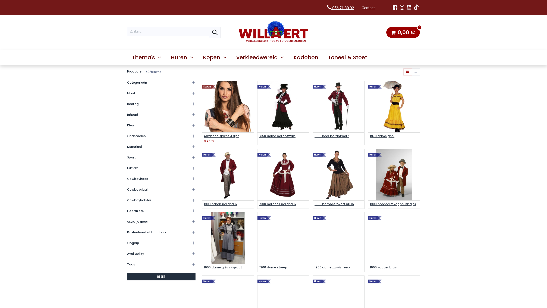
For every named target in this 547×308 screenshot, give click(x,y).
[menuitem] (306, 57)
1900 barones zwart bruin (334, 204)
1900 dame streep (273, 267)
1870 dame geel (382, 136)
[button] (251, 97)
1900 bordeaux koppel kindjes (393, 204)
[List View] (416, 72)
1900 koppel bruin (383, 267)
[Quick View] (251, 88)
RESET (161, 276)
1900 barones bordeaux (277, 204)
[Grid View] (407, 72)
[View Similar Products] (251, 107)
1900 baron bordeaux (220, 204)
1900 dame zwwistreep (332, 267)
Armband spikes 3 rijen (221, 136)
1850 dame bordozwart (277, 136)
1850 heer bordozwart (332, 136)
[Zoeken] (214, 32)
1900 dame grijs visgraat (223, 267)
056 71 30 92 (342, 8)
